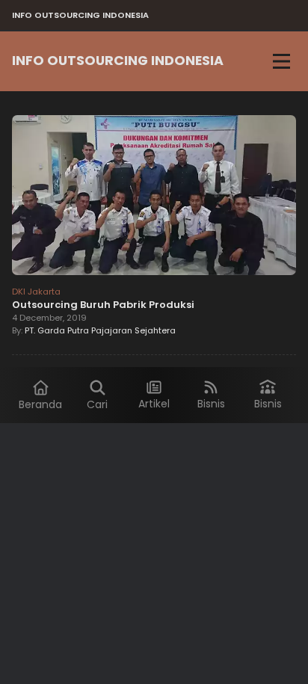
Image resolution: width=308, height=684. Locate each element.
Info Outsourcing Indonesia (118, 61)
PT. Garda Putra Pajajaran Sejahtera (100, 330)
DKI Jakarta (36, 292)
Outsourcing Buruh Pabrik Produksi (103, 305)
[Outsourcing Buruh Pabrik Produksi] (154, 197)
